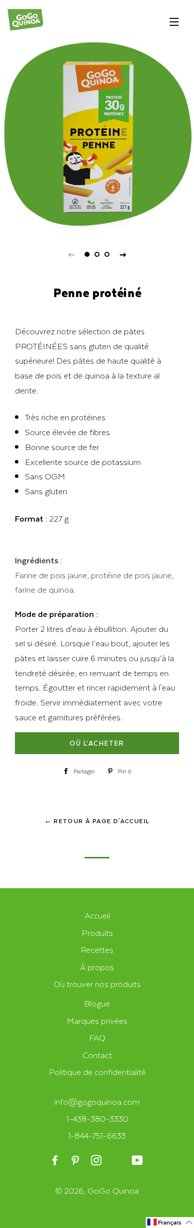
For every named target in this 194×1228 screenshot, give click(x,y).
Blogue (97, 1003)
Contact (97, 1055)
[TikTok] (117, 1160)
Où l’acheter (97, 743)
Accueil (97, 915)
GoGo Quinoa (113, 1190)
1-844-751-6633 (97, 1135)
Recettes (97, 949)
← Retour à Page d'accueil (97, 821)
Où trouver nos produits (97, 984)
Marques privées (97, 1020)
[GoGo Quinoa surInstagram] (96, 1160)
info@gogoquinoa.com (97, 1101)
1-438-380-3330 (97, 1118)
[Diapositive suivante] (123, 254)
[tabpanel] (97, 134)
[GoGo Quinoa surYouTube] (138, 1160)
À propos (97, 967)
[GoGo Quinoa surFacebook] (56, 1160)
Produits (97, 932)
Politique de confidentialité (97, 1071)
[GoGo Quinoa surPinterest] (76, 1160)
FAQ (97, 1037)
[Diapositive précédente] (71, 254)
